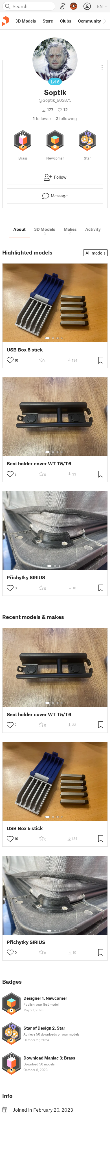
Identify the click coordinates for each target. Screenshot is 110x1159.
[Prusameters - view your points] (73, 6)
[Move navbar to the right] (104, 20)
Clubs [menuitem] (65, 20)
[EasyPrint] (62, 6)
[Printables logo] (5, 21)
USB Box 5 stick (25, 349)
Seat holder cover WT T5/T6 (39, 463)
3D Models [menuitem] (25, 20)
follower (42, 118)
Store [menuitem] (48, 20)
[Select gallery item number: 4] (62, 338)
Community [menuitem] (89, 20)
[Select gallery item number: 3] (57, 338)
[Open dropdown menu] (102, 65)
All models (95, 252)
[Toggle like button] (10, 360)
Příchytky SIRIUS (26, 577)
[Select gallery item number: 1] (47, 338)
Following (66, 118)
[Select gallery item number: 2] (53, 338)
